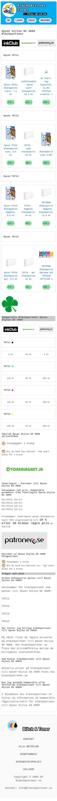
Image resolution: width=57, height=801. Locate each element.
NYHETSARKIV (28, 754)
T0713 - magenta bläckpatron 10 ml (28, 214)
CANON (19, 20)
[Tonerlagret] (28, 43)
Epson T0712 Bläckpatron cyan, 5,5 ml (10, 154)
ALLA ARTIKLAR (28, 746)
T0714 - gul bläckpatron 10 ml (28, 279)
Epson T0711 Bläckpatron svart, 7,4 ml (10, 93)
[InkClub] (10, 43)
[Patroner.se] (46, 43)
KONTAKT (28, 739)
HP (8, 20)
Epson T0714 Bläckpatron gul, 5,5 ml (10, 279)
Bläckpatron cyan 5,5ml (46, 157)
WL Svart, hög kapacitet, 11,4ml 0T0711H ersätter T (46, 90)
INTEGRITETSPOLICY (28, 762)
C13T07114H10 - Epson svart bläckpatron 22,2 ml (28, 91)
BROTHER (45, 20)
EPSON (32, 20)
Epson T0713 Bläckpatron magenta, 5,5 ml (10, 215)
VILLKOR (28, 769)
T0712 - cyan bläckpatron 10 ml (28, 154)
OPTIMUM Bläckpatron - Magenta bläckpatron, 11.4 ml (46, 212)
